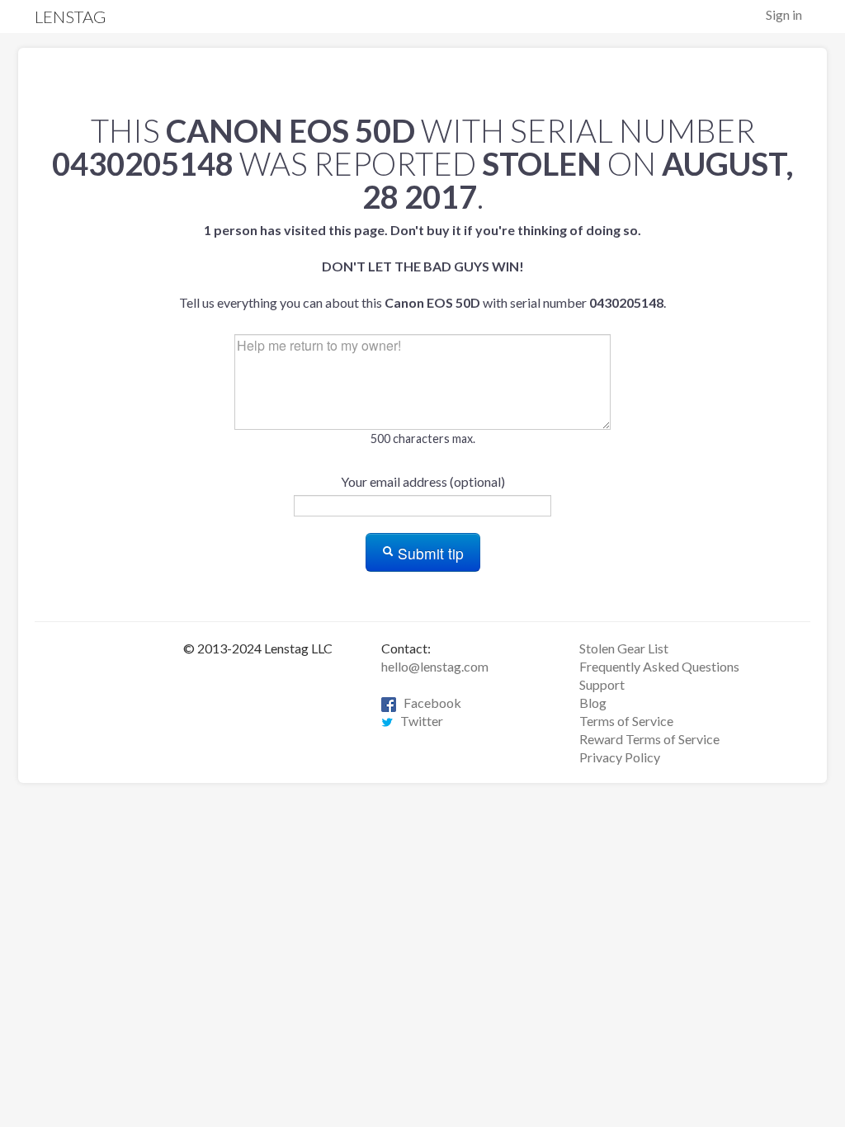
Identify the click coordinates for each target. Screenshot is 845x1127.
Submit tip (429, 553)
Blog (593, 702)
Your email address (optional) (423, 481)
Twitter (418, 721)
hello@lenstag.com (435, 666)
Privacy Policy (619, 757)
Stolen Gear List (623, 648)
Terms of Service (626, 721)
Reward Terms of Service (649, 739)
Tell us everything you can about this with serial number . (422, 266)
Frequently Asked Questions (659, 666)
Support (602, 684)
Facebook (428, 702)
